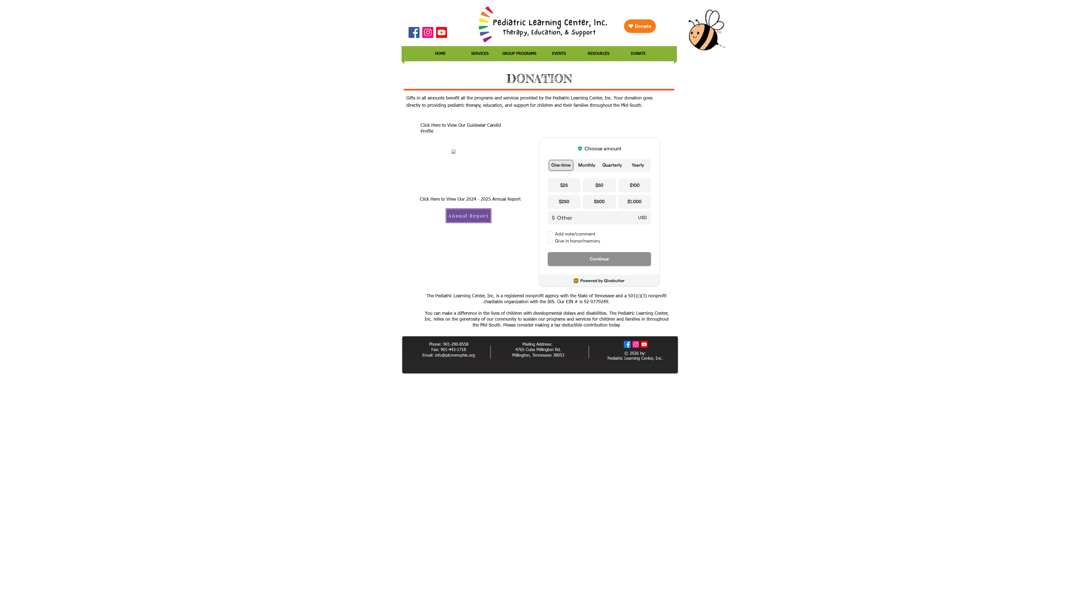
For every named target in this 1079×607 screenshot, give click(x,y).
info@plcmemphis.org (455, 355)
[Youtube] (441, 32)
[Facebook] (414, 32)
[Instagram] (427, 32)
